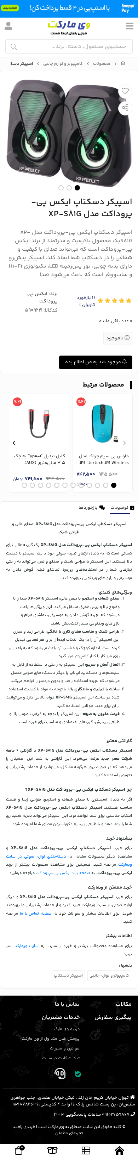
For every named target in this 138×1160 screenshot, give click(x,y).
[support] (60, 1075)
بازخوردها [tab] (88, 507)
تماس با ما (67, 1004)
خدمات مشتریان (61, 1017)
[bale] (78, 1075)
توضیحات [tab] (119, 507)
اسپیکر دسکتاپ (68, 975)
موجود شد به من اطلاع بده (93, 362)
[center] (13, 46)
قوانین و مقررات (65, 1048)
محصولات (101, 64)
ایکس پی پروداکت (42, 297)
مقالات (124, 1004)
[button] (124, 443)
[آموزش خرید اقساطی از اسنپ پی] (69, 9)
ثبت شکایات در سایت (61, 1058)
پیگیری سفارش (113, 1017)
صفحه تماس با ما (36, 913)
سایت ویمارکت (26, 946)
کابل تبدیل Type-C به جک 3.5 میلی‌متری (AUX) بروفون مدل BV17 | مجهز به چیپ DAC (39, 460)
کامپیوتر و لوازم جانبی (63, 64)
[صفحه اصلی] (123, 64)
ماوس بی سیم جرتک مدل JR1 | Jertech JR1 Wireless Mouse (104, 460)
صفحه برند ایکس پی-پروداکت (63, 873)
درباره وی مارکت (65, 1029)
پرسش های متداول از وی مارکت (51, 1038)
